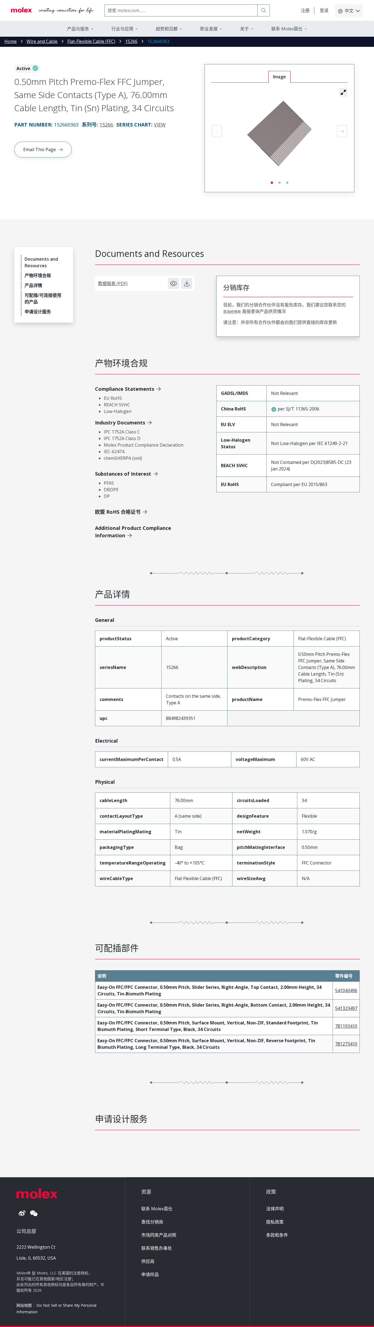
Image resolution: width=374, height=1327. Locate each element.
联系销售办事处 (156, 1248)
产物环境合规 (38, 275)
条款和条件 (277, 1235)
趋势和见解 (167, 29)
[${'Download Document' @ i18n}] (186, 283)
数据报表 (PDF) (113, 283)
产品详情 (33, 285)
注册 (305, 10)
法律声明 (275, 1209)
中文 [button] (349, 11)
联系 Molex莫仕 (156, 1209)
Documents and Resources (41, 262)
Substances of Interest (123, 473)
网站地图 (24, 1305)
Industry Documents (120, 422)
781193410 (346, 1026)
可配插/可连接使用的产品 (43, 298)
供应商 (147, 1261)
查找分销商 (152, 1222)
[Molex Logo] (52, 10)
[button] (343, 92)
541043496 (346, 990)
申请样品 (150, 1274)
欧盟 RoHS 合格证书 (117, 512)
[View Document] (173, 283)
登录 (324, 10)
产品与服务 (78, 29)
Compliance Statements (124, 389)
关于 (244, 29)
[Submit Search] (264, 10)
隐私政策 (275, 1222)
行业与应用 (122, 29)
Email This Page (39, 150)
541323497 (346, 1008)
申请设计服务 (38, 312)
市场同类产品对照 (158, 1235)
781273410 (346, 1044)
